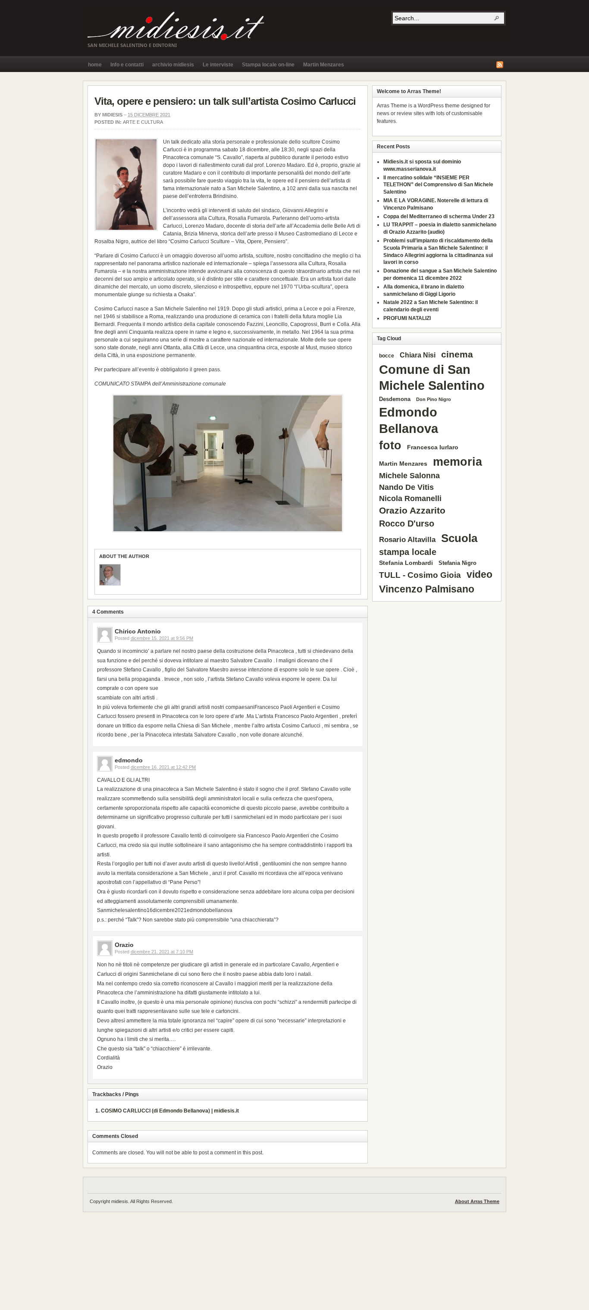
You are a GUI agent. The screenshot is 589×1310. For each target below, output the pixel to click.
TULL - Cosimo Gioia (420, 575)
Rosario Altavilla (407, 540)
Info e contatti (127, 65)
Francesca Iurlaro (432, 447)
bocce (386, 356)
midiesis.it (298, 24)
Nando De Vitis (406, 487)
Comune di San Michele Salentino (432, 378)
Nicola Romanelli (410, 498)
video (479, 574)
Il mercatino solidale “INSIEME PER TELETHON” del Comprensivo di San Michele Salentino (438, 185)
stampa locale (407, 552)
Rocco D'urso (406, 523)
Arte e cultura (143, 122)
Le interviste (218, 65)
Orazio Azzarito (412, 510)
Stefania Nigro (457, 563)
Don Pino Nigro (433, 399)
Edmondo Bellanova (408, 420)
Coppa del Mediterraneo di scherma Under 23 (439, 216)
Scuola (459, 538)
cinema (457, 354)
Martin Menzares (323, 65)
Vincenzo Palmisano (426, 589)
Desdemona (394, 399)
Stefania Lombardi (406, 562)
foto (390, 445)
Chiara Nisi (417, 355)
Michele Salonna (409, 475)
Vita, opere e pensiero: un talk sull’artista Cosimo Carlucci (225, 101)
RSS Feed (499, 64)
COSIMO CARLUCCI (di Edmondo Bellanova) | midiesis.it (170, 1111)
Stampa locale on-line (268, 65)
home (95, 65)
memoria (457, 461)
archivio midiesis (173, 65)
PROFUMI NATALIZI (407, 318)
